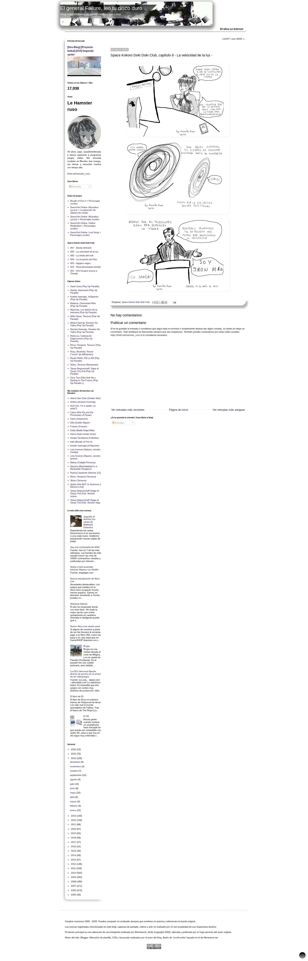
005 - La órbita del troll (81, 255)
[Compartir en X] (159, 302)
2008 (74, 881)
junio (73, 788)
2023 (74, 815)
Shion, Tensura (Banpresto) (84, 364)
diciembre (75, 762)
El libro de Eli (76, 696)
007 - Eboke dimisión (81, 247)
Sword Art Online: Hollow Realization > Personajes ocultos (82, 226)
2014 (74, 855)
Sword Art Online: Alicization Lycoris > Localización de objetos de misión (84, 210)
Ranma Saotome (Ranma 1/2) (85, 472)
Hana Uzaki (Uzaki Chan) (83, 434)
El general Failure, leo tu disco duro (101, 8)
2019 (74, 833)
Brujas (86, 646)
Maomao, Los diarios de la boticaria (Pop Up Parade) (83, 311)
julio (72, 784)
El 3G (86, 716)
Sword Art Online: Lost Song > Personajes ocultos (85, 233)
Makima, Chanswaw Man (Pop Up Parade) (83, 304)
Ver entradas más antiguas (229, 409)
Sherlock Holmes (78, 604)
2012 (74, 864)
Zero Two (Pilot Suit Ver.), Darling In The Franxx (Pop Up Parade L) (84, 380)
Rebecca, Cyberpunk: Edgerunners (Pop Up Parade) (81, 339)
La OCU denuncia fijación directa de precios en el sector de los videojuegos (85, 674)
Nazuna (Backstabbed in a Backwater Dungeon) (83, 467)
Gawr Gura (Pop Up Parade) (84, 286)
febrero (74, 806)
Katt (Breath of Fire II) (81, 441)
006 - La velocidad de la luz (84, 251)
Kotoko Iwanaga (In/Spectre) (84, 445)
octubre (74, 770)
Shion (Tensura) (78, 480)
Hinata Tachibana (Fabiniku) (84, 438)
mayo (73, 792)
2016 (74, 846)
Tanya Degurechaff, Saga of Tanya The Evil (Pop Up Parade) (84, 371)
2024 (74, 758)
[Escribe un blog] (156, 302)
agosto (74, 779)
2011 (73, 868)
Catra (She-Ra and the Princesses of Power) (81, 413)
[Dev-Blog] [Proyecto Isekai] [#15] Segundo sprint (80, 51)
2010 (74, 873)
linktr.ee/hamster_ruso (78, 173)
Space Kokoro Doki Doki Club (136, 302)
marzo (73, 801)
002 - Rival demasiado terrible (85, 267)
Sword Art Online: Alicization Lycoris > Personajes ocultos (84, 218)
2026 (74, 749)
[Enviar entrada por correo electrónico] (174, 302)
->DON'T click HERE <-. (234, 39)
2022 (74, 820)
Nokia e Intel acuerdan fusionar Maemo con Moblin (84, 568)
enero (73, 810)
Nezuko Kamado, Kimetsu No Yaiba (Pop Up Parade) (85, 330)
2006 (74, 890)
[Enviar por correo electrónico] (153, 302)
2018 (74, 837)
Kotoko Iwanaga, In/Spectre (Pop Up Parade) (84, 298)
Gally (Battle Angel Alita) (82, 430)
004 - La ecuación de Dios (83, 259)
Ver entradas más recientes (127, 409)
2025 (74, 753)
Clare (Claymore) (79, 418)
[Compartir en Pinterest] (165, 302)
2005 (74, 894)
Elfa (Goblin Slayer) (80, 422)
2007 (74, 886)
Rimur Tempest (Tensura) (83, 476)
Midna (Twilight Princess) (83, 462)
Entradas (119, 422)
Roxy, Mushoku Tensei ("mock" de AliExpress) (81, 353)
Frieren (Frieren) (78, 426)
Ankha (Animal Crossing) (82, 402)
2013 (74, 859)
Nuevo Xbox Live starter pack (85, 626)
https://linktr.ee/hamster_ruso (125, 335)
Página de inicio (178, 409)
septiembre (76, 775)
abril (72, 797)
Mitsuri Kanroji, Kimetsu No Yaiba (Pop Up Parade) (84, 324)
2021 (74, 824)
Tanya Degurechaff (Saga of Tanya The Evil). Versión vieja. (85, 501)
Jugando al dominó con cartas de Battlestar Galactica (89, 522)
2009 (74, 877)
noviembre (75, 766)
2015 (74, 850)
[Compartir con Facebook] (162, 302)
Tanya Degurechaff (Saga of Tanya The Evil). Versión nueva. (84, 493)
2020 (74, 829)
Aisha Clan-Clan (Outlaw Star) (85, 398)
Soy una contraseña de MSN (84, 547)
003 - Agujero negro (80, 263)
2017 (74, 842)
